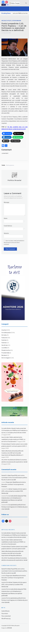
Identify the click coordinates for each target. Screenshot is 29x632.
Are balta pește (6, 20)
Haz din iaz (4, 345)
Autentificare (5, 611)
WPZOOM (9, 628)
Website (6, 233)
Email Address (8, 226)
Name (5, 218)
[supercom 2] (14, 411)
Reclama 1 (4, 355)
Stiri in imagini (16, 20)
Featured (4, 337)
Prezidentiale (5, 353)
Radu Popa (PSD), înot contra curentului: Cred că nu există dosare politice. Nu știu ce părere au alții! (14, 477)
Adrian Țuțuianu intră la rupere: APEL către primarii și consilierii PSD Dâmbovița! (14, 491)
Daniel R (3, 475)
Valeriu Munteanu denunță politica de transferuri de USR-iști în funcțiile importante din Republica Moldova (12, 453)
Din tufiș (3, 335)
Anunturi (4, 330)
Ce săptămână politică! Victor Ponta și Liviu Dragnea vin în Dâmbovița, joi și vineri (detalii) (14, 507)
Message (6, 202)
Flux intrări (4, 613)
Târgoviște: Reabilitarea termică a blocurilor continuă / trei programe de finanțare (13, 484)
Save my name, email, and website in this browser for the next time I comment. (14, 242)
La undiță (4, 347)
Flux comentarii (6, 616)
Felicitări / (4, 342)
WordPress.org (5, 618)
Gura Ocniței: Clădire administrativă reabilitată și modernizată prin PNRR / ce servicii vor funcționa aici (13, 439)
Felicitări (4, 340)
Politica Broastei (14, 180)
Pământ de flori (5, 350)
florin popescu (10, 165)
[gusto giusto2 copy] (12, 382)
